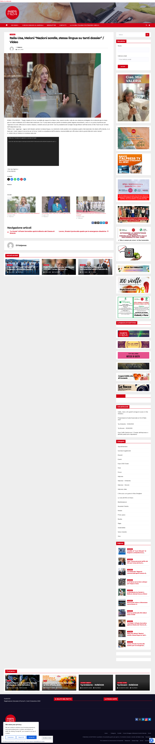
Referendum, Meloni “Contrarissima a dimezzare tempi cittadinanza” (23, 213)
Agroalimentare (122, 446)
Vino (119, 536)
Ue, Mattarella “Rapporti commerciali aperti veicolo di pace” (93, 269)
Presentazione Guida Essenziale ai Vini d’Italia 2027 (59, 684)
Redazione (24, 687)
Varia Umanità (122, 532)
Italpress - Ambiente (86, 682)
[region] (21, 731)
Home (106, 733)
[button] (146, 25)
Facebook (120, 396)
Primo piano (121, 515)
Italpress (12, 34)
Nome (119, 46)
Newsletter (51, 25)
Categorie (113, 733)
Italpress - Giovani (122, 682)
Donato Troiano (63, 687)
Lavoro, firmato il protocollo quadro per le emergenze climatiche (82, 231)
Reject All (21, 737)
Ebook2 (120, 455)
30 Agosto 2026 (87, 687)
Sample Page (135, 740)
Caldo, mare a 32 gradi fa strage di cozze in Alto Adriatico (22, 684)
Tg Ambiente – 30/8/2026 (126, 424)
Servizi (141, 740)
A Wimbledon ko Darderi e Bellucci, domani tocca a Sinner (137, 593)
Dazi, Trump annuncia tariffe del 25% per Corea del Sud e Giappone (58, 269)
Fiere (119, 468)
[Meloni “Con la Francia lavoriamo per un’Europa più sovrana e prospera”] (92, 204)
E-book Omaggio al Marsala (33, 25)
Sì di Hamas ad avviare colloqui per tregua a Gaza (137, 582)
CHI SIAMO (14, 25)
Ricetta (120, 519)
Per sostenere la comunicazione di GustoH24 (111, 740)
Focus (120, 472)
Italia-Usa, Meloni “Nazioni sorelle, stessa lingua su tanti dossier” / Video (136, 635)
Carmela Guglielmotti (124, 451)
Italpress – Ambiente (124, 480)
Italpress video (122, 489)
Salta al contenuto (5, 1)
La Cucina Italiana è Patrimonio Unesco (84, 25)
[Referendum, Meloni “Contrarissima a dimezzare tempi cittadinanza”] (23, 204)
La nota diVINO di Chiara (125, 498)
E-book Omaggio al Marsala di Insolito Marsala (134, 733)
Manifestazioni (122, 502)
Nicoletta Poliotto (123, 506)
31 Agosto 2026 (13, 687)
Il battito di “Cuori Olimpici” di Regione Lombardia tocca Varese (21, 269)
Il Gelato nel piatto (63, 699)
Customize (11, 737)
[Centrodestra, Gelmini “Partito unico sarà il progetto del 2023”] (58, 204)
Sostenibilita (121, 527)
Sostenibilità (148, 740)
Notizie (120, 510)
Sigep (119, 523)
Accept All (31, 737)
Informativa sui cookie (39, 741)
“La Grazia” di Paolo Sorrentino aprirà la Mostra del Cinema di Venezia (32, 232)
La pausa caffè (111, 699)
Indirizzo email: (122, 56)
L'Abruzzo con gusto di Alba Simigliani (130, 493)
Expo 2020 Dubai (123, 463)
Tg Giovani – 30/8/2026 (125, 428)
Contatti (62, 25)
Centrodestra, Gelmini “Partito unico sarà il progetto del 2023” (56, 213)
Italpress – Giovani (123, 485)
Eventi (120, 459)
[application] (33, 151)
